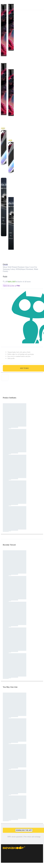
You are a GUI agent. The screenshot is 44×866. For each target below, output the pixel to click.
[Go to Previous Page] (3, 5)
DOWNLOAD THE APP (24, 830)
